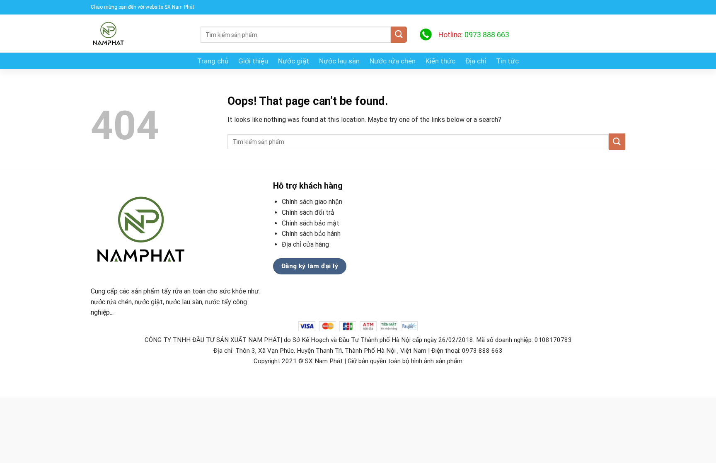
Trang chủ (212, 61)
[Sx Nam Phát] (139, 33)
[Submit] (399, 35)
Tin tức (507, 61)
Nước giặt (293, 61)
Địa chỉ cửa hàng (306, 244)
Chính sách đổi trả (308, 212)
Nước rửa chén (393, 61)
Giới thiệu (253, 61)
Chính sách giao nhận (312, 202)
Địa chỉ (475, 61)
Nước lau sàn (339, 61)
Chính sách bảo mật (310, 223)
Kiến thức (440, 61)
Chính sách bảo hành (311, 234)
